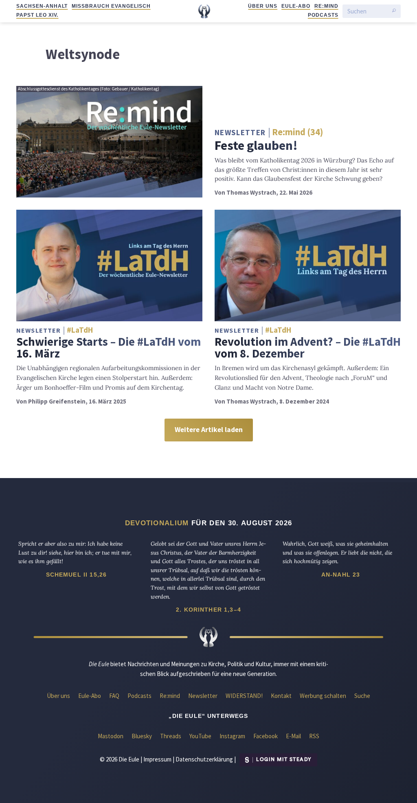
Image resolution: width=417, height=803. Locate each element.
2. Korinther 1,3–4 (208, 609)
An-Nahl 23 (340, 574)
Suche (362, 696)
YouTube (200, 736)
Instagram (232, 736)
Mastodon (110, 736)
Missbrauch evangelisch (111, 6)
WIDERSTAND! (244, 696)
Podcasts (323, 15)
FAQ (114, 696)
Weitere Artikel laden (209, 429)
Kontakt (281, 696)
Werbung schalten (323, 696)
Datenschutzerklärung (204, 759)
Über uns (262, 6)
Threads (170, 736)
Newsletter (202, 696)
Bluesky (142, 736)
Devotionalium (157, 523)
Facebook (265, 736)
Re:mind (326, 6)
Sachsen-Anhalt (42, 6)
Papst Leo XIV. (37, 15)
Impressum (157, 759)
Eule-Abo (295, 6)
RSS (314, 736)
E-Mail (293, 736)
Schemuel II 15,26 (76, 574)
